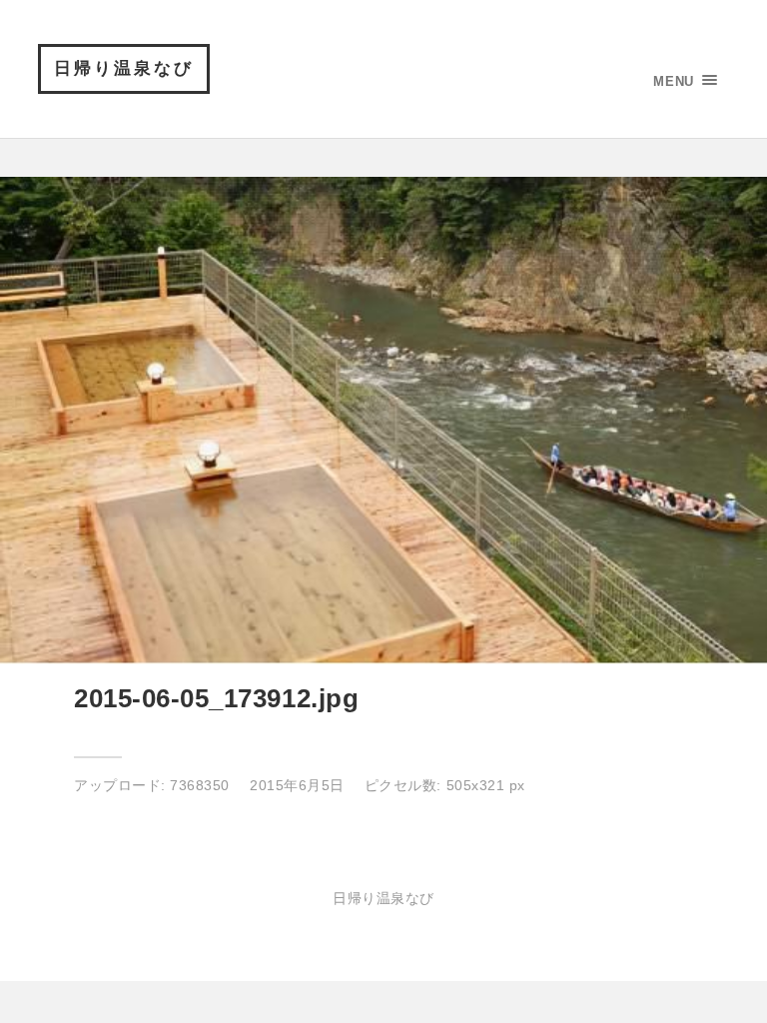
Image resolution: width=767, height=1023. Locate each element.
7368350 (200, 785)
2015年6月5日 (297, 785)
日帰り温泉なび (124, 68)
